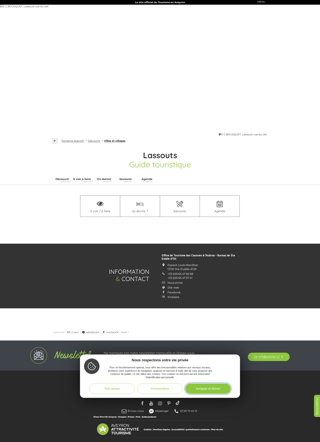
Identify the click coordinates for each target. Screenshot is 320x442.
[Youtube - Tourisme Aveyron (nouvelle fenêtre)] (151, 403)
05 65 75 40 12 (188, 411)
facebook (112, 332)
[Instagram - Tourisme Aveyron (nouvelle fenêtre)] (160, 403)
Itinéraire (173, 297)
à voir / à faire (100, 211)
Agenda (219, 211)
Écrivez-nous (136, 410)
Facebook (174, 292)
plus (124, 332)
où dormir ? (140, 211)
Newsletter (317, 406)
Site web (173, 287)
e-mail (75, 332)
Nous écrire (175, 282)
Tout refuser (112, 388)
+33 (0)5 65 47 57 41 (180, 278)
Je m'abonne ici (266, 356)
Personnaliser (160, 388)
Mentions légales (161, 429)
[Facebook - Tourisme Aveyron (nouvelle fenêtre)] (142, 403)
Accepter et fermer (208, 388)
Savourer (180, 211)
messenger (92, 332)
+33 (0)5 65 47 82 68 (180, 274)
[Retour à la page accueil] (55, 141)
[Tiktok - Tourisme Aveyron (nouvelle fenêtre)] (177, 403)
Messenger (162, 411)
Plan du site (217, 429)
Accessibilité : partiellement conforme (191, 429)
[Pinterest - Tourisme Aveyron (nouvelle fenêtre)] (169, 403)
